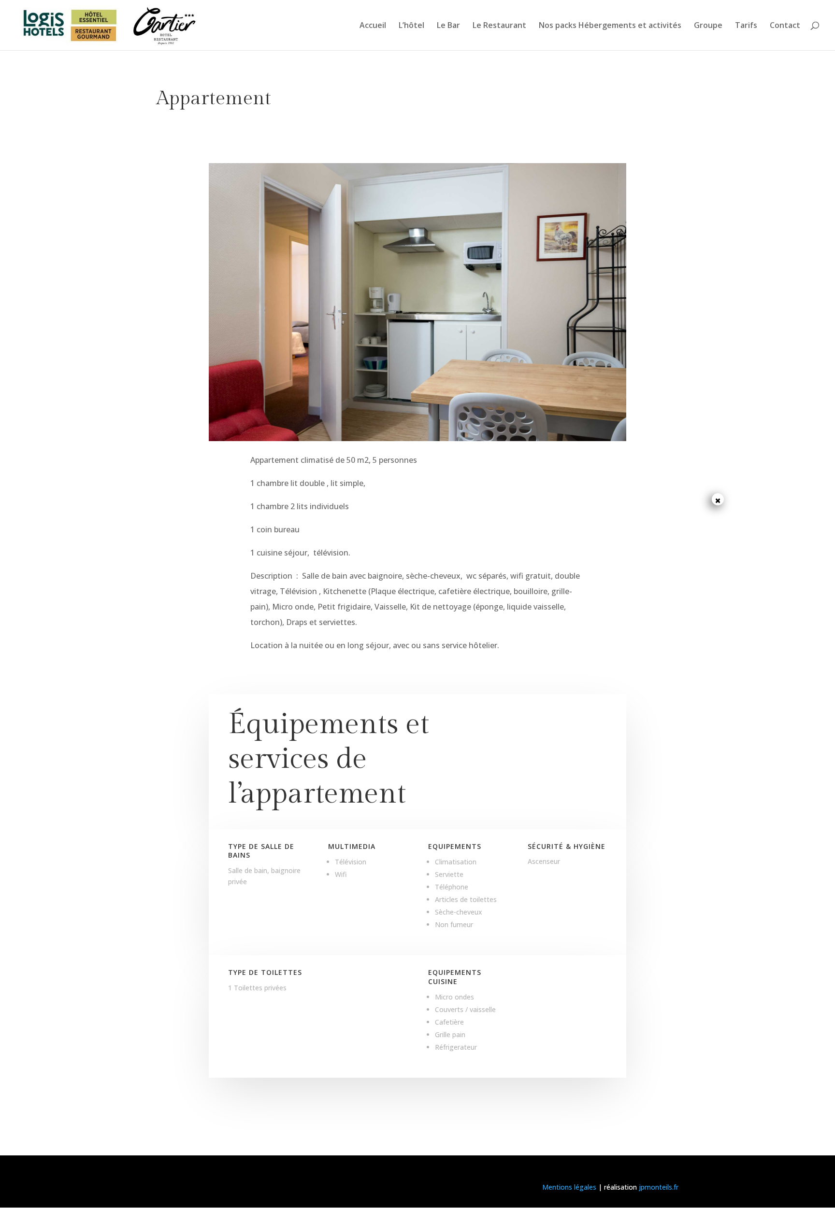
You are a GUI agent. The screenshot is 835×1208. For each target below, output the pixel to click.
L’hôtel (411, 26)
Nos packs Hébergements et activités (610, 26)
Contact (785, 26)
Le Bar (448, 26)
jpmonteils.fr (658, 1187)
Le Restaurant (499, 26)
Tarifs (746, 26)
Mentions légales (569, 1187)
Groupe (708, 26)
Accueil (373, 26)
